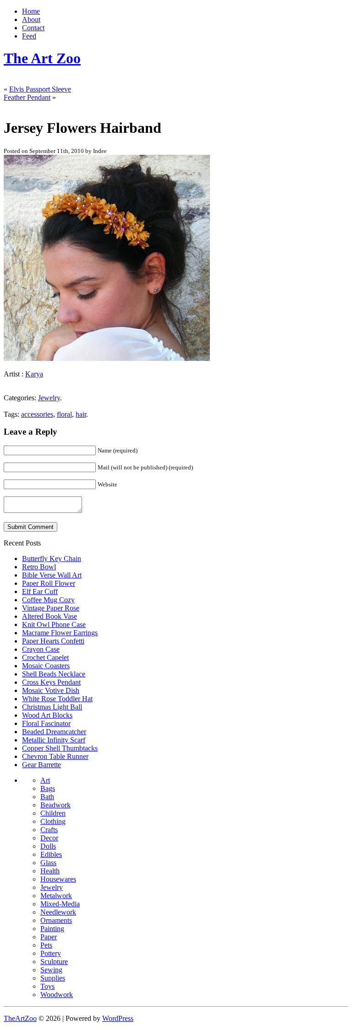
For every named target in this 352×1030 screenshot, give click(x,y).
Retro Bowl (39, 567)
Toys (47, 986)
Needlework (58, 912)
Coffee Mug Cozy (48, 600)
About (31, 19)
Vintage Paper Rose (50, 608)
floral (64, 414)
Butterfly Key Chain (51, 558)
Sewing (51, 970)
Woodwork (56, 994)
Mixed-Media (60, 904)
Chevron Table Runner (55, 756)
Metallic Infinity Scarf (53, 740)
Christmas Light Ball (52, 707)
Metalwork (56, 895)
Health (50, 871)
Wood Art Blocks (47, 715)
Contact (33, 28)
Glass (48, 863)
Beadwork (55, 805)
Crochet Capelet (45, 657)
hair (81, 414)
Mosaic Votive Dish (50, 690)
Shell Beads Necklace (53, 674)
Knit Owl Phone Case (54, 624)
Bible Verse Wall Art (52, 575)
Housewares (58, 879)
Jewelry (49, 398)
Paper (48, 937)
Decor (49, 838)
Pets (46, 945)
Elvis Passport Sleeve (40, 89)
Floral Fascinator (46, 723)
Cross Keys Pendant (51, 682)
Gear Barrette (41, 764)
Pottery (50, 953)
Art (45, 780)
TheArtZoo (20, 1018)
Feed (29, 36)
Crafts (49, 830)
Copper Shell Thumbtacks (60, 748)
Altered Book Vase (49, 616)
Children (53, 813)
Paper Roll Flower (48, 583)
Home (31, 11)
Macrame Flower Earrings (60, 633)
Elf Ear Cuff (40, 591)
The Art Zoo (42, 58)
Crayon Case (41, 649)
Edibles (51, 854)
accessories (37, 414)
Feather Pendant (27, 97)
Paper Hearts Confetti (53, 641)
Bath (47, 797)
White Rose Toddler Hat (57, 699)
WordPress (117, 1018)
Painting (52, 928)
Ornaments (56, 920)
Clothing (53, 821)
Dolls (48, 846)
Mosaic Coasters (46, 666)
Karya (34, 374)
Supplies (52, 978)
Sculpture (54, 961)
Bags (47, 788)
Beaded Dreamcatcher (54, 732)
